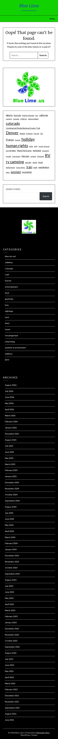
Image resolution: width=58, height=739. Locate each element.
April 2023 (9, 604)
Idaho (31, 146)
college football (33, 119)
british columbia (28, 115)
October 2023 (11, 567)
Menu (52, 18)
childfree (23, 119)
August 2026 (10, 385)
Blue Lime (29, 5)
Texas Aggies (20, 167)
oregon (33, 156)
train (29, 167)
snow (35, 162)
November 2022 (12, 635)
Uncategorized (11, 335)
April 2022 (9, 677)
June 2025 (9, 452)
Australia (17, 115)
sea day (28, 162)
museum (45, 151)
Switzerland (10, 167)
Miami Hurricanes (24, 150)
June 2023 (9, 592)
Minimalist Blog (43, 732)
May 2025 (9, 458)
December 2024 (12, 482)
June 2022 (9, 665)
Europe (36, 133)
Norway (25, 156)
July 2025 (9, 446)
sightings (9, 311)
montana (37, 150)
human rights (17, 145)
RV (47, 155)
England (29, 133)
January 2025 (11, 476)
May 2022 (9, 671)
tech (7, 317)
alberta (9, 115)
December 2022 (12, 628)
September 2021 (12, 708)
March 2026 (10, 415)
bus (36, 115)
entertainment (11, 287)
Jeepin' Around (44, 146)
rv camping (15, 161)
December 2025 (12, 434)
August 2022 (10, 653)
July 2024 (9, 513)
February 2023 (11, 616)
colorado (13, 123)
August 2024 (10, 507)
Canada (16, 119)
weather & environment (15, 347)
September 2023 (12, 574)
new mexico (16, 156)
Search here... (13, 189)
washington (43, 167)
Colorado (9, 268)
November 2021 (12, 701)
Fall (41, 133)
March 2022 (10, 683)
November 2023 (12, 561)
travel (7, 329)
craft (7, 274)
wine (8, 172)
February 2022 (11, 689)
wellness (9, 354)
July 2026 (9, 391)
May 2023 (9, 598)
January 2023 (11, 622)
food (7, 293)
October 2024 (11, 494)
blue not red (10, 256)
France (10, 139)
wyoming (27, 172)
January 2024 (11, 549)
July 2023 (9, 586)
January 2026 (11, 427)
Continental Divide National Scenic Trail (23, 128)
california (43, 115)
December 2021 (12, 695)
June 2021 (9, 720)
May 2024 (9, 525)
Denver (12, 132)
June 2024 (9, 519)
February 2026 (11, 421)
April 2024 (9, 531)
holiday (28, 139)
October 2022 (11, 640)
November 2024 (12, 488)
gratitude (9, 299)
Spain (40, 162)
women (16, 172)
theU (7, 323)
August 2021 (10, 714)
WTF (7, 360)
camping (9, 119)
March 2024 (10, 537)
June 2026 (9, 397)
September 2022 (12, 647)
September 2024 (12, 500)
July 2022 (9, 659)
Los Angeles (11, 150)
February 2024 (11, 543)
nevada (8, 156)
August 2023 (10, 580)
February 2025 (11, 470)
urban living (10, 341)
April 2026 (9, 409)
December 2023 (12, 555)
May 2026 (9, 403)
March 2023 (10, 610)
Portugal (40, 156)
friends (17, 140)
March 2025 (10, 464)
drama (22, 133)
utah (35, 167)
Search (46, 196)
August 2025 (10, 440)
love (7, 305)
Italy (35, 146)
